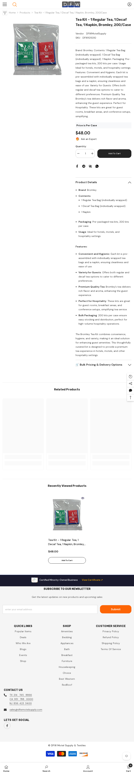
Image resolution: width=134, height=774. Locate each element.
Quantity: (81, 146)
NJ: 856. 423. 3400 (21, 703)
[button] (130, 390)
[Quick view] (83, 498)
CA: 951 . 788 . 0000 (21, 699)
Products (25, 12)
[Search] (15, 4)
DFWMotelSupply (96, 33)
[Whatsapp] (97, 166)
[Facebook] (77, 166)
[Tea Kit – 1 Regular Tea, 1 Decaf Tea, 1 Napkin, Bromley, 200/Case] (67, 515)
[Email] (90, 166)
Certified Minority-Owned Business (71, 579)
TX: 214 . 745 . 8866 (21, 694)
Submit (116, 609)
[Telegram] (83, 166)
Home (12, 12)
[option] (67, 530)
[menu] (5, 4)
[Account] (129, 4)
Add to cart (114, 153)
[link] (23, 457)
